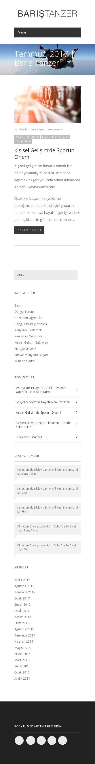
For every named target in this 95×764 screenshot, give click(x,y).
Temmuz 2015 (24, 635)
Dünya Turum (24, 311)
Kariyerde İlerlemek (28, 330)
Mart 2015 (21, 660)
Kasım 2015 (22, 617)
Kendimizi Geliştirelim (27, 137)
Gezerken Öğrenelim (29, 318)
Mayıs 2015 (22, 648)
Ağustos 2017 (24, 586)
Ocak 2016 (22, 611)
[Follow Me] (41, 740)
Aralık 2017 (22, 580)
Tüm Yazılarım (23, 141)
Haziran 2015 (23, 641)
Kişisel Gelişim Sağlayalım (55, 137)
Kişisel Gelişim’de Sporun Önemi (44, 153)
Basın (18, 305)
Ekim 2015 (21, 623)
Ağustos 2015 (24, 629)
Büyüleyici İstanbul (28, 437)
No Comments (55, 129)
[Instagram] (30, 740)
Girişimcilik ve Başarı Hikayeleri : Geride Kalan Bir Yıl (43, 425)
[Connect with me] (52, 740)
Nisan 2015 (22, 654)
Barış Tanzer (37, 129)
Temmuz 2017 (24, 592)
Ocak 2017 (22, 598)
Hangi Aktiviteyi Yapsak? (31, 324)
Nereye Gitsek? (25, 348)
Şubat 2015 (22, 666)
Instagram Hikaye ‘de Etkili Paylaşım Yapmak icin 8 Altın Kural (40, 390)
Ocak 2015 (22, 672)
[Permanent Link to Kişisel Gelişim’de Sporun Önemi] (47, 122)
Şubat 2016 (22, 604)
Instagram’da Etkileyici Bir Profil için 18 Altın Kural (47, 470)
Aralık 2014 (22, 678)
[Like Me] (19, 740)
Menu (22, 32)
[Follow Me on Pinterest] (62, 740)
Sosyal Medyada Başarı (31, 355)
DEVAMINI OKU (29, 230)
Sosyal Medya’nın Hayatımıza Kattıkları (42, 402)
